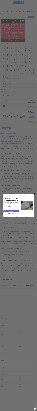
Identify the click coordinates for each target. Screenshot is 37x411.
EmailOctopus (13, 213)
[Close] (34, 194)
